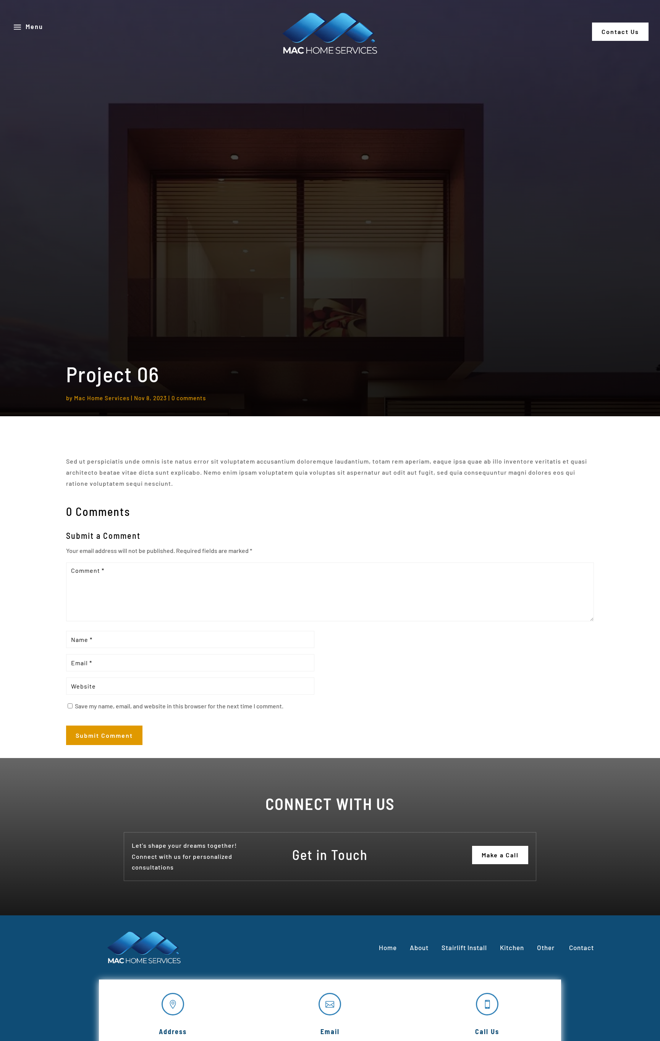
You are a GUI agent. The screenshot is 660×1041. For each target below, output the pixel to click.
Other (546, 947)
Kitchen (512, 947)
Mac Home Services (101, 397)
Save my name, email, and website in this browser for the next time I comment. (179, 706)
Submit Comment (104, 735)
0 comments (188, 397)
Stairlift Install (464, 947)
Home (388, 947)
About (419, 947)
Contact (581, 947)
